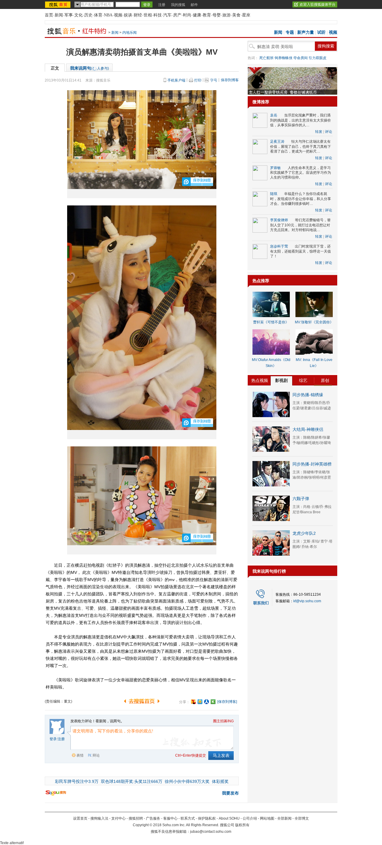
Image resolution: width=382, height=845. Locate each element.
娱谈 (128, 15)
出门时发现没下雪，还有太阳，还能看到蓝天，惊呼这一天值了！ (300, 251)
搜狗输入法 (99, 818)
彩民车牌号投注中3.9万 (76, 781)
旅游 (226, 15)
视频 (118, 15)
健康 (197, 15)
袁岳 (273, 115)
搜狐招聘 (136, 818)
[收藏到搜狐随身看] (213, 701)
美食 (236, 15)
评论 (328, 132)
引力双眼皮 (317, 58)
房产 (177, 15)
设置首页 (80, 818)
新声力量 (305, 32)
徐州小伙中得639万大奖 (187, 781)
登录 (53, 739)
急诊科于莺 (279, 246)
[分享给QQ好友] (200, 701)
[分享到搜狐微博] (193, 701)
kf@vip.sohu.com (307, 601)
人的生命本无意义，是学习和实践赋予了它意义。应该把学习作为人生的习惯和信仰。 (300, 173)
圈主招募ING (223, 721)
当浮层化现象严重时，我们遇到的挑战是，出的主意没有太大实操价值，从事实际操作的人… (300, 120)
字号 (213, 80)
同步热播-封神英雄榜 (312, 464)
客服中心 (170, 818)
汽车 (167, 15)
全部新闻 (284, 818)
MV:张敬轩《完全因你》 (314, 322)
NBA (108, 15)
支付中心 (118, 818)
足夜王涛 (277, 141)
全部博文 (302, 818)
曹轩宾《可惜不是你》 (271, 322)
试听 (321, 32)
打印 (197, 80)
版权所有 (242, 825)
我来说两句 (89, 68)
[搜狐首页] (58, 4)
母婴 (216, 15)
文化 (78, 15)
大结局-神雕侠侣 (307, 429)
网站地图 (267, 818)
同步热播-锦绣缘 (307, 394)
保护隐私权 (207, 818)
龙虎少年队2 (304, 533)
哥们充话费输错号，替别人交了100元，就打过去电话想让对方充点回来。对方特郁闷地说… (300, 225)
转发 (318, 132)
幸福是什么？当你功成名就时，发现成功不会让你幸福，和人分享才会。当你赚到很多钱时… (300, 199)
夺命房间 (300, 58)
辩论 (96, 755)
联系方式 (188, 818)
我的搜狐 (178, 5)
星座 (246, 15)
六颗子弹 (300, 498)
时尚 (187, 15)
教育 (207, 15)
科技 (157, 15)
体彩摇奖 (220, 781)
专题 (290, 32)
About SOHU (229, 818)
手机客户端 (176, 80)
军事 (68, 15)
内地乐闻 (129, 32)
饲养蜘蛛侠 (283, 58)
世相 (148, 15)
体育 (98, 15)
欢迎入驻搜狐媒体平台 (317, 4)
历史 (88, 15)
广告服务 (153, 818)
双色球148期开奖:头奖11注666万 (131, 781)
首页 (49, 15)
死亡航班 (266, 58)
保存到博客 (230, 80)
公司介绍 (250, 818)
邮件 (194, 5)
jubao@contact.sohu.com (210, 831)
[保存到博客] (227, 702)
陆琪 (273, 194)
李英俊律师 (279, 220)
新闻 (59, 15)
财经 (138, 15)
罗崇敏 (275, 168)
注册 (161, 5)
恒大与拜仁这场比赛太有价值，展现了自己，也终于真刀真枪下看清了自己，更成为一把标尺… (300, 146)
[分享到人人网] (206, 701)
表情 (80, 755)
